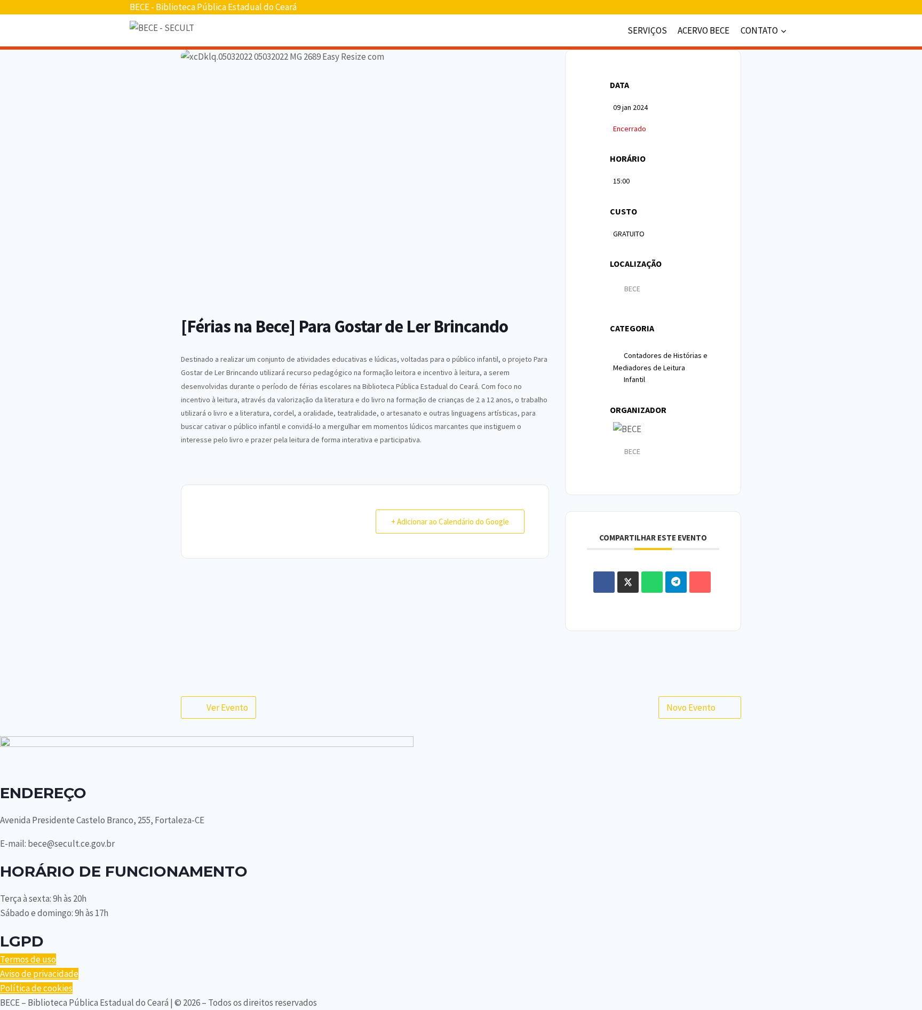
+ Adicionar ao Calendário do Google (450, 521)
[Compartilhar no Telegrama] (676, 582)
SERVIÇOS (647, 30)
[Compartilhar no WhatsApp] (652, 582)
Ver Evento (227, 707)
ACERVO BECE (703, 30)
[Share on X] (628, 582)
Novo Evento (691, 707)
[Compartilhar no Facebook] (604, 582)
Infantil (634, 379)
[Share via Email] (700, 582)
